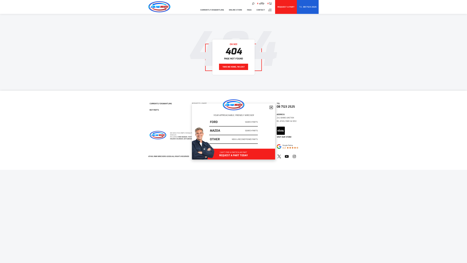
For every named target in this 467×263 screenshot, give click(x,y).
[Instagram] (294, 156)
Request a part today (233, 154)
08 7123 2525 (286, 107)
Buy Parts (154, 110)
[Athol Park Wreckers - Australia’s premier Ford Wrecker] (159, 11)
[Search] (253, 3)
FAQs (249, 10)
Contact (260, 10)
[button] (271, 107)
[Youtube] (286, 156)
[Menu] (270, 10)
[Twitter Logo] (279, 156)
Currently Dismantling (212, 10)
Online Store (235, 10)
